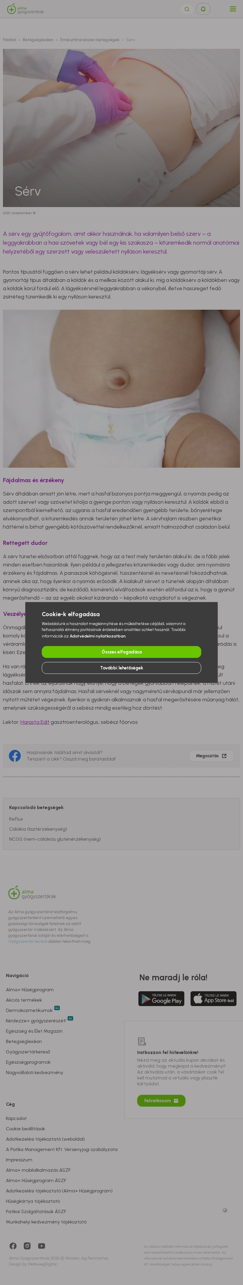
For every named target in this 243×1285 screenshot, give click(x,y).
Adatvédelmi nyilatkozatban (98, 636)
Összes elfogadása (122, 652)
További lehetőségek (121, 668)
